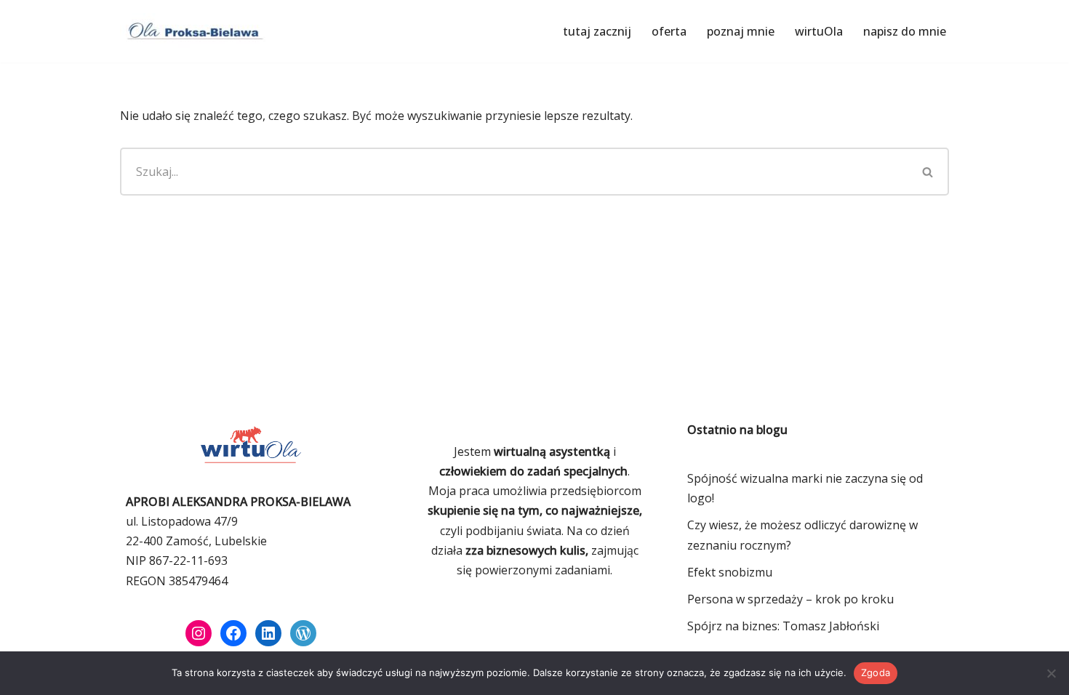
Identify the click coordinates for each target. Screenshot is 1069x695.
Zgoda (875, 672)
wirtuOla (819, 31)
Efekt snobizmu (729, 572)
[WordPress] (303, 633)
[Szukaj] (928, 172)
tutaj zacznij (597, 31)
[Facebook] (233, 633)
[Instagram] (198, 633)
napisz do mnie (904, 31)
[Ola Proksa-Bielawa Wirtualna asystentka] (192, 31)
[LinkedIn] (268, 633)
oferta (669, 31)
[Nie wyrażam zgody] (1051, 673)
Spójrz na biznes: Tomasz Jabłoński (783, 626)
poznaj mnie (740, 31)
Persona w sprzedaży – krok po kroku (790, 599)
